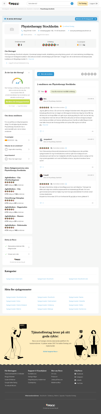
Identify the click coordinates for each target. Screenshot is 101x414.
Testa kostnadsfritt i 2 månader (14, 374)
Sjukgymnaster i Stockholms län (16, 297)
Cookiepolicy (32, 382)
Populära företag (70, 395)
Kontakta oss (32, 374)
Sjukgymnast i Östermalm (14, 279)
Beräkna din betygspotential (17, 102)
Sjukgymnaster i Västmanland (47, 301)
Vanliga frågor (32, 376)
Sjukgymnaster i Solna (13, 301)
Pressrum (54, 376)
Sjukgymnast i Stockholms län (78, 279)
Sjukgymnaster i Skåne (76, 305)
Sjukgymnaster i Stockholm (46, 297)
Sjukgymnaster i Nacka (76, 297)
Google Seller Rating (11, 382)
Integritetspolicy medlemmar (37, 379)
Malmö (56, 395)
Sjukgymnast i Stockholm (46, 279)
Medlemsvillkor (56, 382)
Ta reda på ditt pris (10, 385)
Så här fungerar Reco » (50, 351)
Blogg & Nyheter (10, 376)
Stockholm (43, 395)
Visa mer (31, 59)
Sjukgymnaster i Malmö (13, 309)
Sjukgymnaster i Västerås (77, 301)
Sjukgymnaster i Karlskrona (77, 309)
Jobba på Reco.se (56, 379)
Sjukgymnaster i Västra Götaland (16, 305)
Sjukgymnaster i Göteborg (46, 305)
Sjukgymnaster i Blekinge (45, 309)
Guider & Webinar (10, 379)
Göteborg (50, 395)
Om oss (53, 374)
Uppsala (62, 395)
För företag (83, 3)
